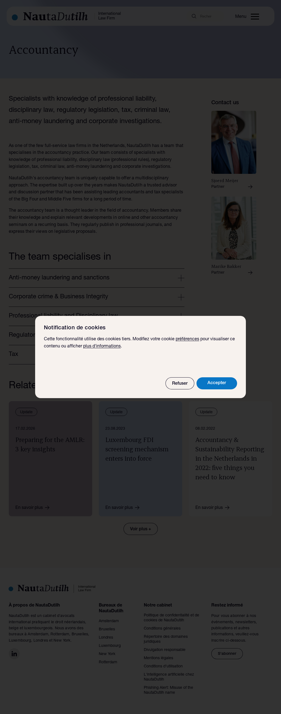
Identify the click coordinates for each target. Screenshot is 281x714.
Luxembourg (110, 646)
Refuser (180, 384)
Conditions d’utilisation (163, 666)
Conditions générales (162, 629)
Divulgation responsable (165, 650)
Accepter (216, 383)
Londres (106, 638)
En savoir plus (29, 508)
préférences (187, 339)
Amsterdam (109, 621)
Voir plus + (140, 529)
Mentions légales (158, 658)
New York (107, 654)
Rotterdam (108, 662)
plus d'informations (102, 346)
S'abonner (227, 654)
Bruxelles (107, 629)
